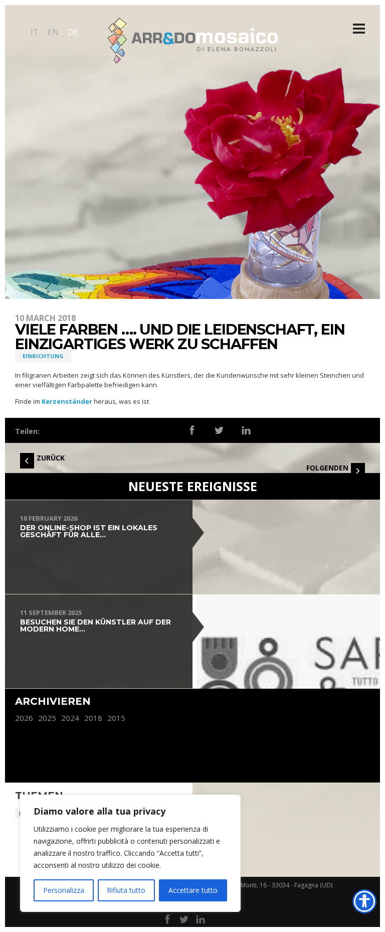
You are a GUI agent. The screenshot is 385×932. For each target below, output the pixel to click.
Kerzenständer (67, 401)
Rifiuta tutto (126, 890)
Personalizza (63, 890)
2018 (93, 718)
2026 (24, 718)
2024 (70, 718)
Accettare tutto (193, 890)
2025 (47, 718)
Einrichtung (43, 356)
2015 (116, 718)
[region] (130, 853)
